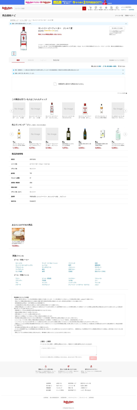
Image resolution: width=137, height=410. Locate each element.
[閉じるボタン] (126, 23)
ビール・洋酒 (23, 20)
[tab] (18, 60)
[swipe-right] (125, 110)
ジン (30, 20)
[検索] (84, 8)
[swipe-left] (11, 110)
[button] (96, 8)
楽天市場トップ (14, 20)
